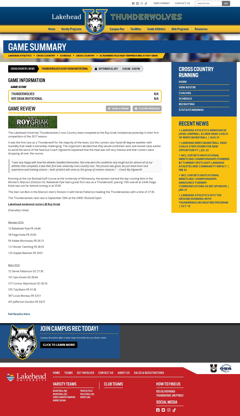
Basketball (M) (60, 391)
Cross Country (45, 55)
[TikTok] (146, 3)
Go (226, 3)
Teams (68, 373)
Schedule (65, 55)
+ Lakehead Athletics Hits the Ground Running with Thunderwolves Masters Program (203, 200)
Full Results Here (19, 314)
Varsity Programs (71, 29)
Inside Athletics (156, 29)
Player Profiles (149, 108)
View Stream (120, 108)
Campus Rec (117, 29)
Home (51, 29)
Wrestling (85, 397)
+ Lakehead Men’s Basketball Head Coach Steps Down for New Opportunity (203, 146)
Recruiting (187, 104)
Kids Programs (180, 29)
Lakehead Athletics (20, 55)
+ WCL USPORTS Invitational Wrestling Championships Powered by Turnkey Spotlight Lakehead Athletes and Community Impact (204, 163)
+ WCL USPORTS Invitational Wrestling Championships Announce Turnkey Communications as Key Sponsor (204, 182)
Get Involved (85, 373)
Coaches (185, 93)
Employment (162, 3)
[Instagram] (142, 3)
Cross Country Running (64, 397)
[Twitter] (137, 3)
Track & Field (86, 391)
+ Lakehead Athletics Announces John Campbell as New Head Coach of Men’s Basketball (203, 133)
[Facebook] (133, 3)
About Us (124, 373)
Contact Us (182, 3)
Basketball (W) (60, 394)
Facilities (136, 29)
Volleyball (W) (87, 394)
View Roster (187, 87)
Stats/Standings (191, 110)
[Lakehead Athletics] (117, 22)
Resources (201, 29)
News (31, 68)
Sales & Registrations (149, 373)
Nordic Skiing (59, 400)
